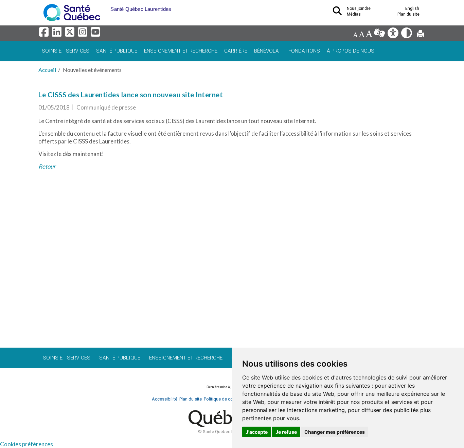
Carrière (235, 51)
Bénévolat (268, 51)
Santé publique (116, 51)
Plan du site (408, 14)
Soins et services (65, 51)
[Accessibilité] (393, 34)
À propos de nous (350, 51)
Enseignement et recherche (180, 51)
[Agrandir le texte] (368, 34)
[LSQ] (380, 34)
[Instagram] (83, 33)
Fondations (304, 51)
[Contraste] (407, 34)
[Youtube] (96, 33)
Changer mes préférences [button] (334, 432)
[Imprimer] (420, 34)
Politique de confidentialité (230, 399)
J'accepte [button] (257, 432)
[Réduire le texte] (355, 34)
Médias (354, 14)
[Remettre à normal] (361, 34)
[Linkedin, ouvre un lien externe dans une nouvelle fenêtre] (57, 33)
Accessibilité (164, 399)
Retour (47, 166)
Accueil (47, 69)
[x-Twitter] (70, 33)
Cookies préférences (26, 444)
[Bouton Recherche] (105, 7)
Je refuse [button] (286, 432)
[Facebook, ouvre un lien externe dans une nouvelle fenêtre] (44, 33)
